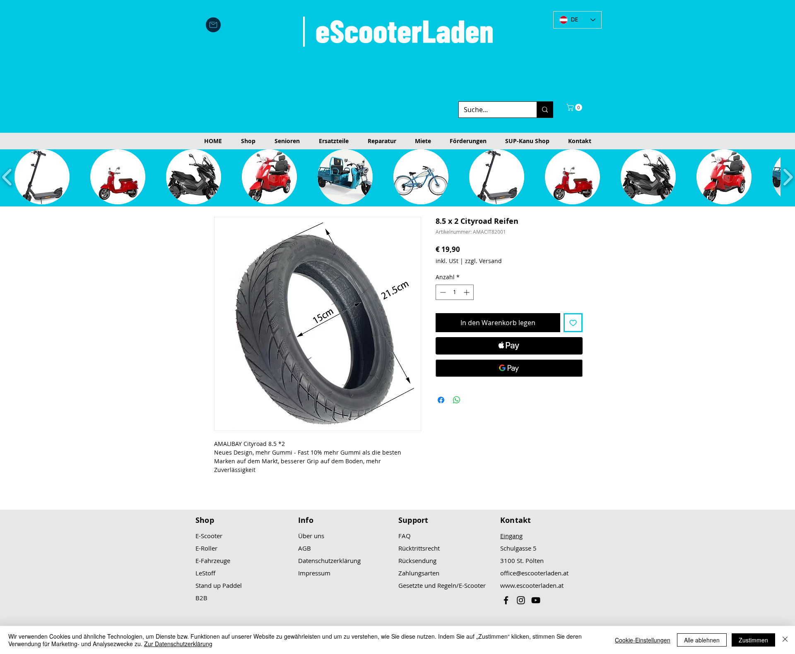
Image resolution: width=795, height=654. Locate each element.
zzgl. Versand (483, 261)
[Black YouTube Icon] (535, 600)
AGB (304, 548)
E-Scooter (208, 536)
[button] (575, 107)
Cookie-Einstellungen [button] (642, 640)
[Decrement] (442, 292)
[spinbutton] (454, 292)
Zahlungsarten (418, 573)
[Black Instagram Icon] (521, 600)
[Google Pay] (509, 368)
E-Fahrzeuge (212, 560)
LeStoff (205, 573)
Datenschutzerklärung (329, 560)
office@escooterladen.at (534, 573)
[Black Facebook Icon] (506, 600)
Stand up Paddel (218, 585)
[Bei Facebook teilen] (441, 400)
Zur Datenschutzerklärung (178, 644)
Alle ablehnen (702, 640)
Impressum (314, 573)
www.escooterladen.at (532, 585)
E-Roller (206, 548)
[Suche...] (545, 109)
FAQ (404, 536)
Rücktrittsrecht (419, 548)
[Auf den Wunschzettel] (573, 322)
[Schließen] (785, 639)
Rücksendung (417, 560)
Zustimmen (753, 640)
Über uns (311, 536)
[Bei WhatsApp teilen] (457, 400)
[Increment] (467, 292)
